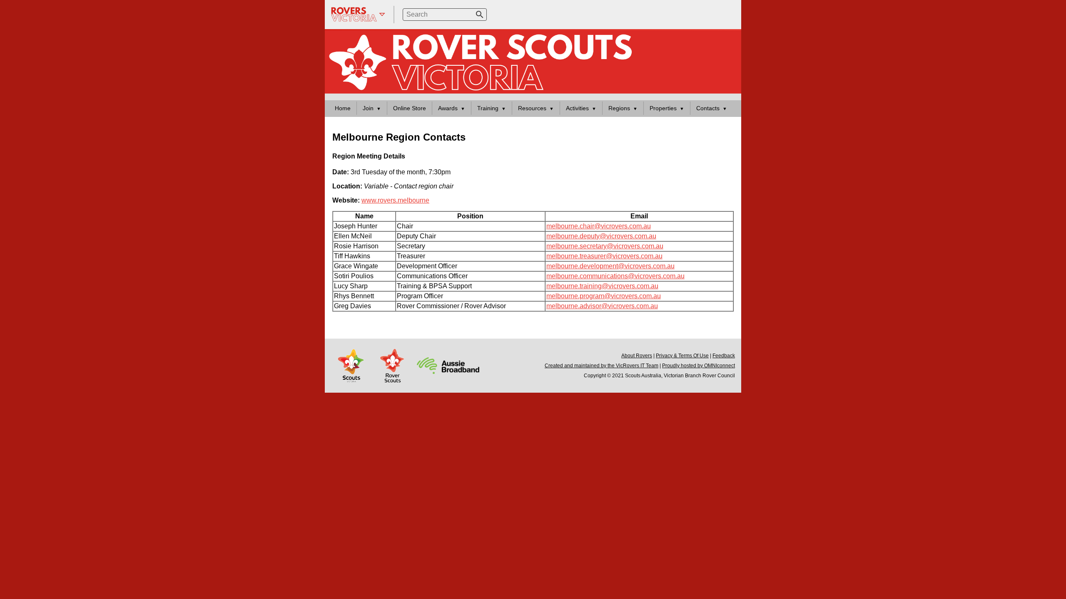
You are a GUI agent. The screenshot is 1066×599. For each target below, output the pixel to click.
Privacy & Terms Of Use (682, 356)
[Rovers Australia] (393, 365)
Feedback (723, 356)
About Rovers (636, 356)
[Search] (479, 14)
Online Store (409, 108)
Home (343, 108)
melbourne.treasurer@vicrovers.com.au (604, 256)
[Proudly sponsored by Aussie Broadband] (448, 365)
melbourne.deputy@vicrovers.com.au (601, 236)
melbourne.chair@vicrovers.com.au (598, 226)
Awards (448, 108)
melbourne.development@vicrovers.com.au (610, 266)
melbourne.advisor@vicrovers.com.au (602, 305)
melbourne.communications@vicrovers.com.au (615, 276)
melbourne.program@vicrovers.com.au (603, 296)
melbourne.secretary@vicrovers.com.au (604, 246)
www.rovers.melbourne (395, 200)
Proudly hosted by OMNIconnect (698, 366)
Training (487, 108)
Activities (577, 108)
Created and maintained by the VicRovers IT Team (601, 366)
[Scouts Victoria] (351, 365)
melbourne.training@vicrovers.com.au (602, 286)
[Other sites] (358, 14)
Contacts (708, 108)
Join (368, 108)
